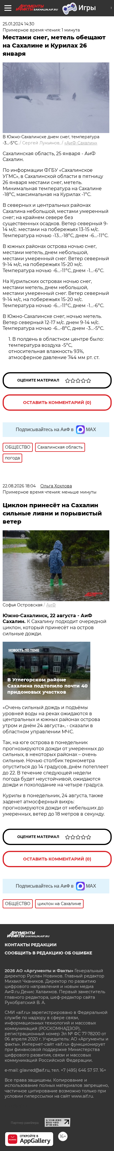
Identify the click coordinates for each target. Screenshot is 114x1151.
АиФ (51, 605)
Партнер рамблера (25, 1122)
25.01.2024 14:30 (18, 24)
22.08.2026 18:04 (19, 486)
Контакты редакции (31, 944)
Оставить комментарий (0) (57, 402)
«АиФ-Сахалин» (80, 143)
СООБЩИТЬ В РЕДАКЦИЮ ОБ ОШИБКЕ (48, 953)
